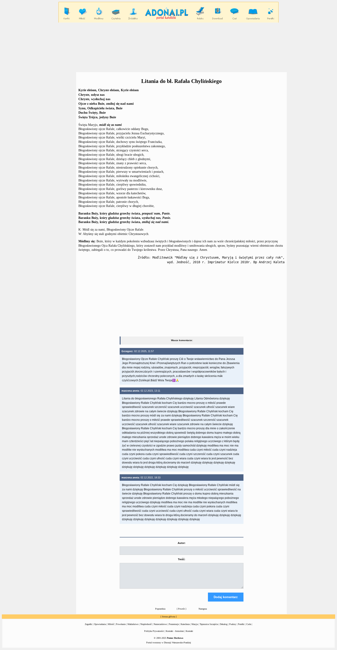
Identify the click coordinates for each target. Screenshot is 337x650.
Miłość (111, 624)
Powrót (181, 609)
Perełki (241, 624)
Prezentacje (174, 624)
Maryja (194, 624)
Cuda (248, 624)
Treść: (181, 559)
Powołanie (121, 624)
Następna (203, 609)
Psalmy (232, 624)
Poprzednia (160, 609)
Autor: (181, 543)
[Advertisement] (168, 47)
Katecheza (185, 624)
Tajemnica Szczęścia (209, 624)
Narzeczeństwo (160, 624)
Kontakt (189, 631)
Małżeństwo (132, 624)
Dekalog (223, 624)
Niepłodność (146, 624)
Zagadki (88, 624)
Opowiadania (100, 624)
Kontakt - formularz (175, 631)
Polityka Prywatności (154, 631)
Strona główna (168, 616)
